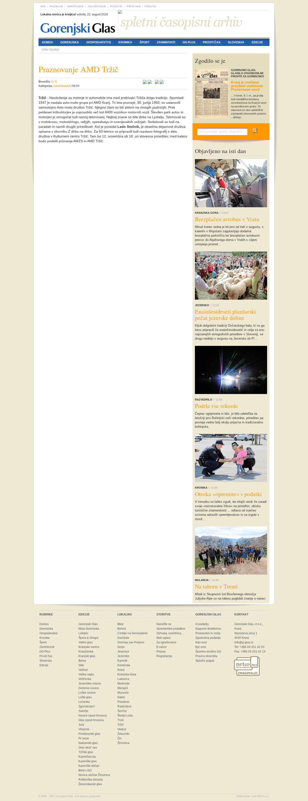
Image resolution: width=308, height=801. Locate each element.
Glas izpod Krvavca (91, 720)
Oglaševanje (97, 6)
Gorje (121, 647)
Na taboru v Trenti (216, 586)
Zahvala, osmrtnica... (169, 633)
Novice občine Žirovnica (94, 775)
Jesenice (123, 651)
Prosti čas (211, 42)
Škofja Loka (125, 715)
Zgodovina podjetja (208, 638)
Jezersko (123, 656)
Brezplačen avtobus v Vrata (227, 219)
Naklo (121, 697)
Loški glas (85, 697)
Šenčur (122, 711)
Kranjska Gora (126, 674)
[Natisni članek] (162, 82)
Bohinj (121, 628)
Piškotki (150, 6)
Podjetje (116, 6)
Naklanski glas (88, 743)
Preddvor (123, 702)
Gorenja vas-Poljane (130, 642)
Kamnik (122, 660)
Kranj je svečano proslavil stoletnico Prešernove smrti (247, 85)
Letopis (83, 633)
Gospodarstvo (98, 42)
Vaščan (83, 670)
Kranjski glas (86, 656)
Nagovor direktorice (208, 628)
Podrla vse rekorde (216, 406)
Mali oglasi (163, 638)
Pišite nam (134, 6)
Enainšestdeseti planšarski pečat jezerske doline (225, 315)
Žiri (119, 738)
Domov (47, 42)
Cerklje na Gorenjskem (132, 633)
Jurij (81, 724)
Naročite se (163, 624)
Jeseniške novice (89, 683)
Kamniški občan (88, 766)
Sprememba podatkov (170, 628)
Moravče (123, 692)
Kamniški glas (87, 761)
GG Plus (189, 42)
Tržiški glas (85, 752)
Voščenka (84, 679)
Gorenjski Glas (88, 624)
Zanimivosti (166, 42)
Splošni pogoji (204, 660)
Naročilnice (75, 6)
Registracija (164, 656)
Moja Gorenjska (88, 628)
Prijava (161, 651)
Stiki (81, 665)
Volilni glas (85, 642)
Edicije (257, 42)
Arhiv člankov (50, 49)
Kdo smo (201, 642)
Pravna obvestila (206, 656)
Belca (82, 660)
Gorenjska (69, 42)
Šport (144, 42)
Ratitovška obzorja (90, 779)
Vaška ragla (86, 674)
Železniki (123, 734)
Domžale (123, 638)
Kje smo (200, 647)
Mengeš (122, 688)
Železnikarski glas (90, 784)
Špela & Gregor (88, 638)
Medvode (123, 683)
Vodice (121, 729)
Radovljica (124, 706)
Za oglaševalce (166, 642)
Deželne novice (88, 688)
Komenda (123, 665)
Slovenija (236, 42)
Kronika (125, 42)
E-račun (161, 647)
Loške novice (87, 692)
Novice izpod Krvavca (92, 715)
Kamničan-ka (87, 756)
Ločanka (84, 702)
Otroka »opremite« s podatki (228, 494)
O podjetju (202, 624)
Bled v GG (85, 770)
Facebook (56, 6)
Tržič (120, 724)
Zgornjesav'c (86, 706)
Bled (120, 624)
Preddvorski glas (89, 734)
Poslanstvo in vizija (207, 633)
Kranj (120, 670)
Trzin (120, 720)
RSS (42, 6)
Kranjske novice (88, 647)
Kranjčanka (85, 651)
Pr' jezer (83, 738)
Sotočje (83, 711)
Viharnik (83, 729)
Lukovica (123, 679)
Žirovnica (123, 743)
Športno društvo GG (208, 651)
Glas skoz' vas (87, 747)
